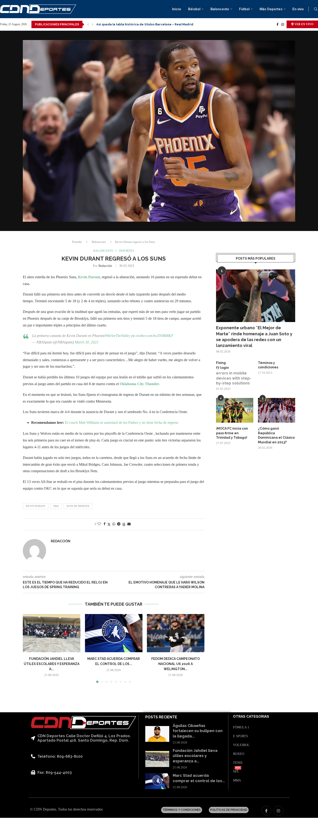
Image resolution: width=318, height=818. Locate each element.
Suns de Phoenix (78, 506)
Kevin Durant (89, 277)
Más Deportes (271, 9)
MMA (237, 780)
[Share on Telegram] (118, 524)
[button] (88, 24)
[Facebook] (277, 24)
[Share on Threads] (123, 524)
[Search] (315, 9)
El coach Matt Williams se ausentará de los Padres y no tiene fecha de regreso (121, 422)
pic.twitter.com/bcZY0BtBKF (152, 336)
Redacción (105, 266)
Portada (77, 242)
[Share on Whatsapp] (113, 524)
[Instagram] (282, 24)
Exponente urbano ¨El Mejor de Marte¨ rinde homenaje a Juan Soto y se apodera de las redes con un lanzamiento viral (254, 336)
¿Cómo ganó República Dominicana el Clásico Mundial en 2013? (276, 435)
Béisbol (194, 9)
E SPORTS (240, 736)
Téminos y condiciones (268, 365)
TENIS (238, 762)
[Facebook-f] (266, 811)
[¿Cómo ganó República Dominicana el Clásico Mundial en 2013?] (276, 410)
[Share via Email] (129, 524)
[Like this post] (99, 524)
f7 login (222, 368)
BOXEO (238, 754)
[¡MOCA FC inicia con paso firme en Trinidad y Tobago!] (234, 410)
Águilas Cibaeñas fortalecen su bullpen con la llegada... (198, 730)
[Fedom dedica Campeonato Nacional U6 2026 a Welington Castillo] (175, 633)
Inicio (176, 9)
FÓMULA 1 (241, 727)
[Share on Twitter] (109, 524)
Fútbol (244, 9)
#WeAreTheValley (117, 336)
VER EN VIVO (303, 24)
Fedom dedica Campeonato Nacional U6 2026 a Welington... (176, 664)
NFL (236, 771)
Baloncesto (219, 9)
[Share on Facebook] (104, 524)
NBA (56, 506)
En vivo (298, 9)
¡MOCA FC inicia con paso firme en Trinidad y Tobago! (232, 433)
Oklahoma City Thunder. (140, 384)
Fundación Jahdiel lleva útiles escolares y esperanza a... (51, 664)
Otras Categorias (251, 716)
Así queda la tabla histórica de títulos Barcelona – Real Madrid (144, 24)
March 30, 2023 (86, 342)
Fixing (221, 363)
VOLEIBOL (241, 745)
